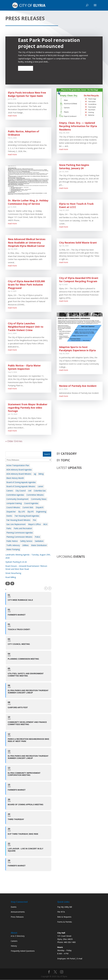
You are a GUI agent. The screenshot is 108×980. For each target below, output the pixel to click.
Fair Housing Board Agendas (27, 516)
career (40, 486)
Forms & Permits (64, 922)
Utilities (25, 545)
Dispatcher (11, 511)
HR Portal (71, 958)
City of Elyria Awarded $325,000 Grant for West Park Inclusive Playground (26, 284)
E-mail (79, 958)
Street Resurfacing (13, 573)
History (14, 946)
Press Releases (17, 917)
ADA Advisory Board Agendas (19, 469)
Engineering (41, 511)
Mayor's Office (34, 524)
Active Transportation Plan (17, 465)
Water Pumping (13, 549)
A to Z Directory (17, 936)
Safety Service (26, 541)
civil (29, 490)
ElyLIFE (31, 511)
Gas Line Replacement (16, 524)
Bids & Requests (64, 917)
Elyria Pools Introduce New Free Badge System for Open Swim (27, 94)
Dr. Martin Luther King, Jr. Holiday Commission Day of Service (28, 202)
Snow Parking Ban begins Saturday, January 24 (74, 166)
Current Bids (28, 507)
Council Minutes (13, 507)
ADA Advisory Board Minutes (18, 474)
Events (9, 516)
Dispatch (39, 507)
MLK (45, 524)
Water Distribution (39, 545)
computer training (14, 503)
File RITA (61, 912)
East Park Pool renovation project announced (49, 43)
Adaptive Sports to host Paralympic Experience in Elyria (77, 348)
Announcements (18, 912)
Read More (25, 68)
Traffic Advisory (13, 545)
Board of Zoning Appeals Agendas (21, 482)
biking (41, 474)
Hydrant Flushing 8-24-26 (16, 562)
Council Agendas (31, 503)
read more (12, 115)
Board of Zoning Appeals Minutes (20, 486)
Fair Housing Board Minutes (18, 520)
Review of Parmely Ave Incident (78, 385)
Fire (34, 520)
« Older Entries (13, 441)
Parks (8, 528)
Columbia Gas (40, 490)
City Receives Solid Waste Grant (78, 242)
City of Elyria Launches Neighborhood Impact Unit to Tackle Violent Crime (25, 327)
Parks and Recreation (23, 528)
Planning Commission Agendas (19, 532)
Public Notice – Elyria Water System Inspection (24, 367)
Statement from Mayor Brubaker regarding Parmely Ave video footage (27, 407)
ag (35, 474)
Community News (38, 499)
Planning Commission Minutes (19, 537)
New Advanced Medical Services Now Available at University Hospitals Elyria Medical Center (26, 242)
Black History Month (15, 478)
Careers (9, 490)
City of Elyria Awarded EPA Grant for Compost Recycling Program (78, 279)
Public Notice (12, 541)
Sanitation (39, 541)
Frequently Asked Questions (23, 951)
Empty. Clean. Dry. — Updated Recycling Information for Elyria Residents (78, 126)
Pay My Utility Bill (64, 907)
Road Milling (10, 577)
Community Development (17, 499)
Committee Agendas (15, 495)
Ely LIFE (21, 511)
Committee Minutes (35, 495)
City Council (21, 490)
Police (37, 537)
